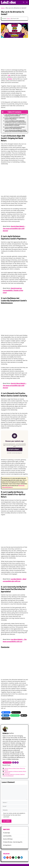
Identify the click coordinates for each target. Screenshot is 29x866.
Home (2, 8)
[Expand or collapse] (26, 112)
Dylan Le (9, 18)
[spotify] (16, 857)
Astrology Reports (7, 845)
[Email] (13, 762)
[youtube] (10, 857)
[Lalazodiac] (8, 2)
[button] (23, 2)
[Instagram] (7, 857)
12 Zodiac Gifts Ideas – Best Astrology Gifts (12, 842)
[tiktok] (19, 857)
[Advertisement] (14, 54)
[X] (13, 857)
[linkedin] (21, 857)
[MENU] (27, 2)
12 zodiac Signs (6, 832)
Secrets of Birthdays (8, 839)
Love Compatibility (7, 836)
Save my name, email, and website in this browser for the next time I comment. (14, 815)
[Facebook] (18, 762)
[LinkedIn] (15, 762)
